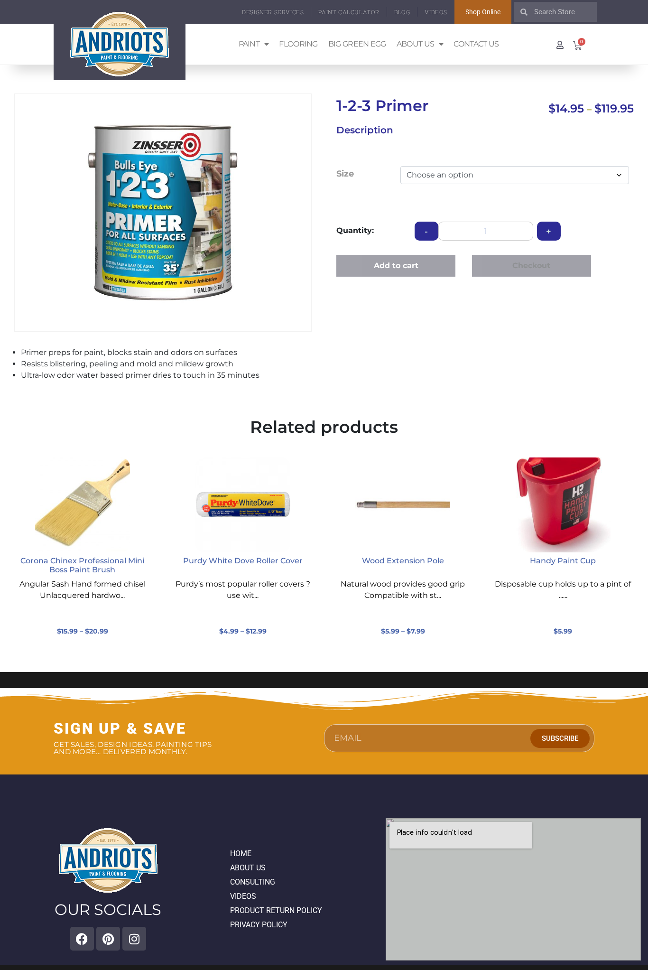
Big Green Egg (357, 43)
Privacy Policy (258, 924)
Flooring (298, 43)
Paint (249, 43)
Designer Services (273, 12)
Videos (436, 12)
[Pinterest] (108, 939)
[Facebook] (82, 939)
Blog (402, 12)
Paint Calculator (349, 12)
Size (345, 173)
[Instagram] (134, 939)
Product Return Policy (276, 910)
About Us (415, 43)
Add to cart (396, 265)
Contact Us (476, 43)
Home (240, 853)
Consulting (252, 881)
